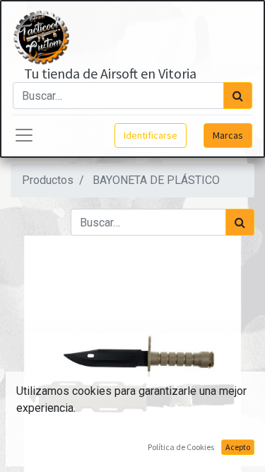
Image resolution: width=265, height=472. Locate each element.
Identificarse (150, 135)
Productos (47, 180)
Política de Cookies (181, 447)
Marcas (228, 135)
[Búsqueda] (237, 95)
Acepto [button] (237, 447)
